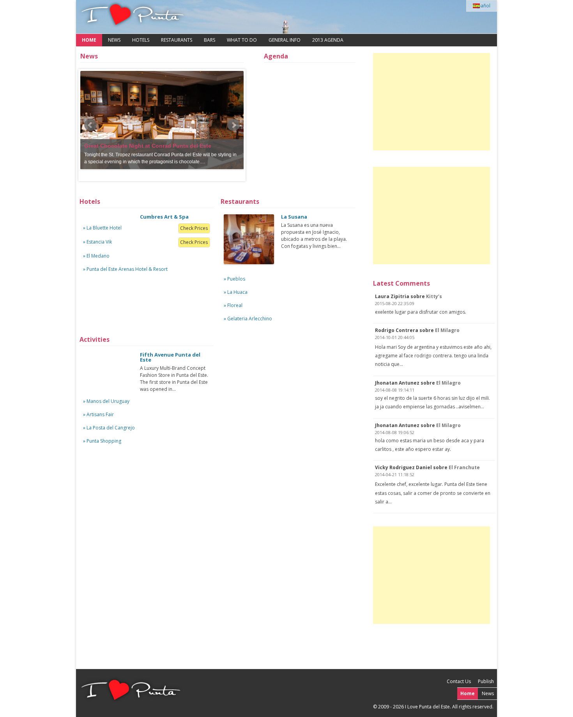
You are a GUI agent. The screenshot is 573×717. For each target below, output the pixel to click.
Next (233, 125)
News (114, 40)
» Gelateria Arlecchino (248, 318)
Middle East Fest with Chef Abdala (129, 138)
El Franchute (464, 467)
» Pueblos (234, 278)
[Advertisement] (431, 101)
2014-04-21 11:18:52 (394, 474)
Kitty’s (434, 296)
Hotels (140, 40)
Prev (90, 125)
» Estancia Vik (97, 241)
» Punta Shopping (102, 441)
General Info (285, 40)
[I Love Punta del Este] (132, 17)
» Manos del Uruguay (106, 401)
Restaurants (176, 40)
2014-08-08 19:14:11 (394, 390)
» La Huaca (236, 292)
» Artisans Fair (98, 414)
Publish (486, 681)
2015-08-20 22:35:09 (394, 303)
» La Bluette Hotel (102, 227)
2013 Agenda (327, 40)
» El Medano (96, 256)
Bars (209, 40)
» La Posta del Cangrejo (109, 427)
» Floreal (233, 305)
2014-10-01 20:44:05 (394, 337)
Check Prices (194, 228)
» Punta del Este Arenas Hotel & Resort (125, 269)
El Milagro (447, 330)
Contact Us (459, 681)
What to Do (242, 40)
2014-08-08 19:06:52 (394, 432)
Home (89, 40)
